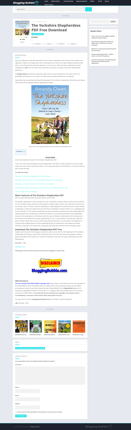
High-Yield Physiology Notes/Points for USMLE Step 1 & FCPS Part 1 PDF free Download (102, 43)
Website (17, 404)
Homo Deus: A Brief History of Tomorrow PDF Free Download (34, 184)
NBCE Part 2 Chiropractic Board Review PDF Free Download (103, 49)
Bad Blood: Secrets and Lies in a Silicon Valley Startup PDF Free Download (38, 180)
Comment (18, 364)
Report (22, 42)
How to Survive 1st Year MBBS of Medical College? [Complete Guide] (103, 37)
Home (33, 21)
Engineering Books (41, 21)
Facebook (37, 43)
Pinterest (61, 43)
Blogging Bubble (35, 427)
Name (17, 387)
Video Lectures (49, 4)
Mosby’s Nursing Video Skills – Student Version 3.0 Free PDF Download (102, 55)
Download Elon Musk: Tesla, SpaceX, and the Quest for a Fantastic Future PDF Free (41, 188)
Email (17, 395)
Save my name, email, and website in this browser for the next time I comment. (39, 412)
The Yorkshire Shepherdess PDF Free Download (30, 348)
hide (24, 151)
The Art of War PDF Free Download (26, 191)
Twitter (49, 43)
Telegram (73, 43)
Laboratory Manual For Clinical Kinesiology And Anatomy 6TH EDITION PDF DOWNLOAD (103, 61)
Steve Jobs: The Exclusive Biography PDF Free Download (33, 176)
